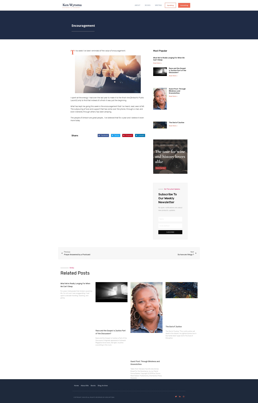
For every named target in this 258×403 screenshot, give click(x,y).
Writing (158, 5)
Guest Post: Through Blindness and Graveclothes (177, 91)
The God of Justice (176, 123)
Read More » (157, 63)
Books (147, 5)
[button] (103, 135)
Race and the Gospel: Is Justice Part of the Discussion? (177, 70)
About (137, 5)
